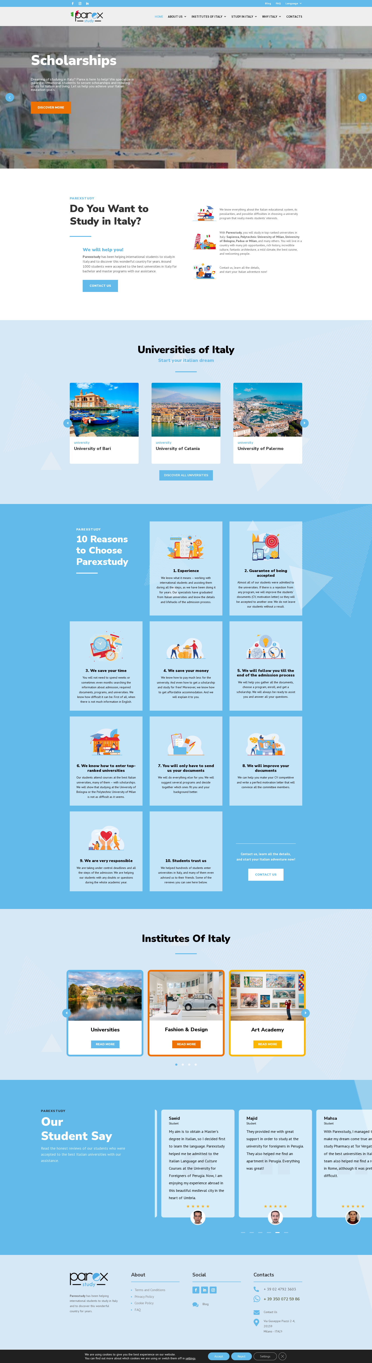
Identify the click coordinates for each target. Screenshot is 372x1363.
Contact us (100, 286)
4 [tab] (196, 1065)
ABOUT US (175, 16)
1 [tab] (176, 1065)
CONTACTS (294, 16)
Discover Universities (57, 121)
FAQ (278, 3)
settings (190, 1358)
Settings (265, 1356)
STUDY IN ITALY (242, 16)
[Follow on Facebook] (72, 3)
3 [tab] (189, 1065)
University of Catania (178, 449)
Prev (9, 97)
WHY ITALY (269, 16)
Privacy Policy (144, 1296)
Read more (105, 1044)
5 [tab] (277, 1232)
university (82, 442)
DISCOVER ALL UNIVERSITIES (186, 475)
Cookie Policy (144, 1303)
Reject (241, 1356)
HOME (159, 16)
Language (291, 3)
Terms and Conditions (150, 1290)
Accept (218, 1356)
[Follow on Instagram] (80, 3)
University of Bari (92, 449)
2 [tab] (183, 1065)
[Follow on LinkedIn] (87, 3)
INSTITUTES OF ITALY (207, 16)
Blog (268, 3)
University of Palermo (261, 449)
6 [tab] (286, 1232)
